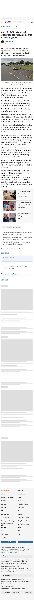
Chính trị (20, 490)
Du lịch (20, 511)
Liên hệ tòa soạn (6, 556)
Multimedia (4, 534)
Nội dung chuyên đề (23, 524)
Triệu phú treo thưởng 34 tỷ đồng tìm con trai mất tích (24, 216)
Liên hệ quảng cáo (7, 575)
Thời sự (3, 494)
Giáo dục (3, 501)
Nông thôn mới (22, 521)
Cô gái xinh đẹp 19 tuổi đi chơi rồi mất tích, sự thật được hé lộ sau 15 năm (24, 194)
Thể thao (20, 497)
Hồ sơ (19, 527)
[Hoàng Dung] (2, 41)
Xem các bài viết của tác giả (11, 43)
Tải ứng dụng (6, 592)
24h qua (3, 537)
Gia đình (15, 26)
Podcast (20, 534)
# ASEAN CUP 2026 (18, 22)
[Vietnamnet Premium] (5, 491)
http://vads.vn (10, 586)
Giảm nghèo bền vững (7, 521)
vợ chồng (19, 248)
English (3, 527)
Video (19, 531)
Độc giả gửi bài (17, 592)
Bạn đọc (20, 514)
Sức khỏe (3, 507)
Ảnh (2, 531)
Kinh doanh (21, 494)
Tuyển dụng (28, 592)
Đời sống (5, 26)
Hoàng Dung (9, 41)
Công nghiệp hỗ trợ (23, 517)
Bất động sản (5, 514)
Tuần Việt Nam (5, 517)
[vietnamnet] (7, 23)
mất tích (12, 248)
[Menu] (2, 22)
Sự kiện (25, 542)
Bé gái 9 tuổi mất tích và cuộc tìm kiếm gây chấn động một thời (24, 205)
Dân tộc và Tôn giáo (7, 497)
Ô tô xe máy (4, 511)
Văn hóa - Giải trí (23, 504)
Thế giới (20, 501)
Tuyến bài (8, 542)
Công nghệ (21, 507)
